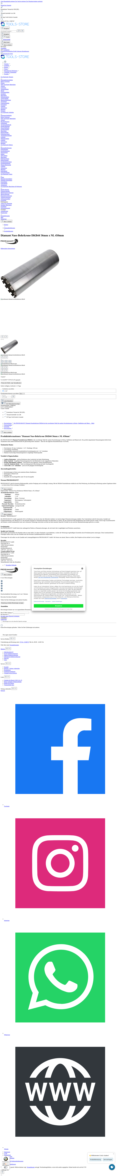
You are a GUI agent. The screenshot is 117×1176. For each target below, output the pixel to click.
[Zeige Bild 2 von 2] (3, 339)
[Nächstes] (6, 336)
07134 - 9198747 (24, 642)
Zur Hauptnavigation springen (34, 1)
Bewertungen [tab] (8, 428)
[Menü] (9, 1157)
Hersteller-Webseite (11, 565)
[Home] (60, 62)
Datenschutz (7, 1155)
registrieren (6, 50)
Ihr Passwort (4, 614)
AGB (5, 1153)
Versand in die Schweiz (10, 673)
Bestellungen (25, 51)
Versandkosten (31, 1167)
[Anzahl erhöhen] (13, 396)
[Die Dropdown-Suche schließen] (22, 30)
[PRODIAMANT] (58, 241)
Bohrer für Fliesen (9, 683)
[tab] (49, 423)
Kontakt (6, 667)
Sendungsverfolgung (9, 671)
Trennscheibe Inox (9, 685)
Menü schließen (8, 45)
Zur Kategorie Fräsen (6, 174)
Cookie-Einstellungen (10, 1164)
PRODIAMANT (8, 652)
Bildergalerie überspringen (8, 248)
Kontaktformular (14, 645)
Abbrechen (4, 619)
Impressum (7, 1152)
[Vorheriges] (2, 336)
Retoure (3, 690)
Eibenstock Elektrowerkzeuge (12, 656)
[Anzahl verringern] (3, 396)
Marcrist (6, 658)
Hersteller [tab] (7, 426)
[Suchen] (18, 30)
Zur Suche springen (20, 1)
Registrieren (7, 670)
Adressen (19, 51)
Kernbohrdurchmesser (10, 393)
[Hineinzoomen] (10, 361)
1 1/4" (6, 391)
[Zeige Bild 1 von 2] (1, 339)
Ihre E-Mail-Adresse (7, 612)
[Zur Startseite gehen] (15, 26)
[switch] (5, 1167)
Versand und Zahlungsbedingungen (13, 1161)
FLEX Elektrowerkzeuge (11, 653)
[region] (58, 312)
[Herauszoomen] (2, 361)
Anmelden (3, 48)
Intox (5, 660)
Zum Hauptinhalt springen (8, 1)
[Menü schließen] (1, 114)
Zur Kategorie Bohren (7, 145)
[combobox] (9, 31)
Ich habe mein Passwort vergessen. (10, 616)
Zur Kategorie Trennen (7, 77)
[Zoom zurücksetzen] (6, 361)
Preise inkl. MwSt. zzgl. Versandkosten (11, 383)
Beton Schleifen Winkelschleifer (12, 682)
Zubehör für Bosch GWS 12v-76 (13, 680)
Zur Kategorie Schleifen (7, 112)
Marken (3, 649)
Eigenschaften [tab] (8, 425)
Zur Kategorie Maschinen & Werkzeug (11, 186)
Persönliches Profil (11, 51)
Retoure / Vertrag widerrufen (12, 668)
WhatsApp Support (6, 5)
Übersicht (3, 51)
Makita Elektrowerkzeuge (11, 655)
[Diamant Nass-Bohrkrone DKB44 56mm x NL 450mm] (30, 273)
